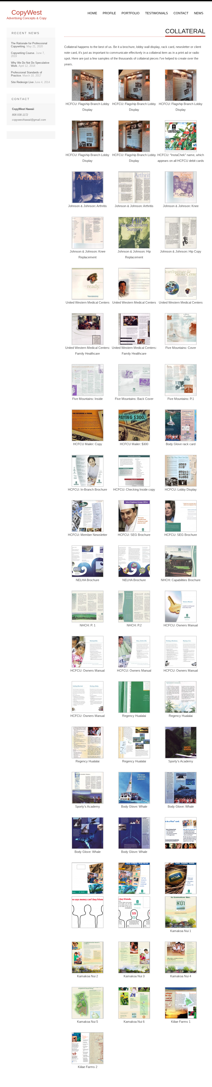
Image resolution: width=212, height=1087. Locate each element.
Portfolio (131, 13)
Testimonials (156, 13)
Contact (180, 13)
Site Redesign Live (22, 82)
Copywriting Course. (23, 53)
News (198, 13)
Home (92, 13)
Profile (109, 13)
